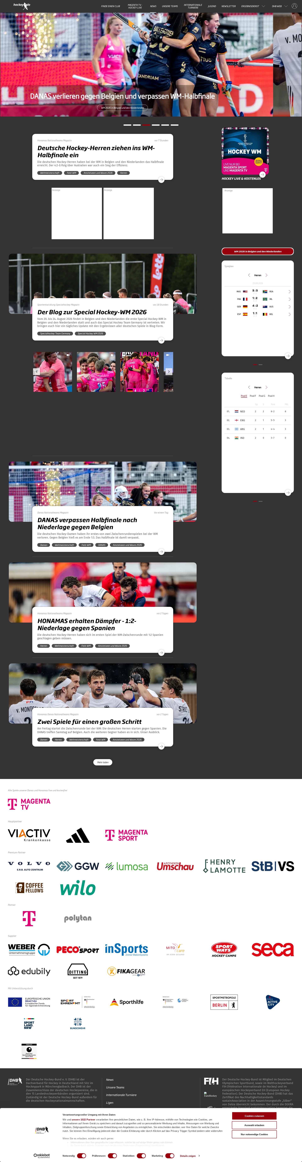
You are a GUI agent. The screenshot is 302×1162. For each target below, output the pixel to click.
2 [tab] (134, 126)
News (153, 6)
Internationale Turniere (193, 6)
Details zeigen (188, 1155)
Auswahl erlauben (254, 1125)
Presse (110, 1064)
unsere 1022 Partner (83, 1119)
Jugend (212, 6)
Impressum (247, 1083)
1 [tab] (125, 126)
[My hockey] (294, 6)
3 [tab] (143, 126)
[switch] (112, 1155)
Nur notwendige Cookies (254, 1134)
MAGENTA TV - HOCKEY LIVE (135, 6)
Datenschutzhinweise (272, 1083)
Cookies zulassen (254, 1116)
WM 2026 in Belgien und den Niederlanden (257, 251)
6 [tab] (172, 126)
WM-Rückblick (151, 107)
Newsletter (228, 6)
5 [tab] (162, 126)
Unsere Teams (170, 6)
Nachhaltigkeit (115, 1072)
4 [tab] (153, 126)
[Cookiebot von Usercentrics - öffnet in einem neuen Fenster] (42, 1155)
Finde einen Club (110, 6)
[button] (53, 381)
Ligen (109, 1049)
